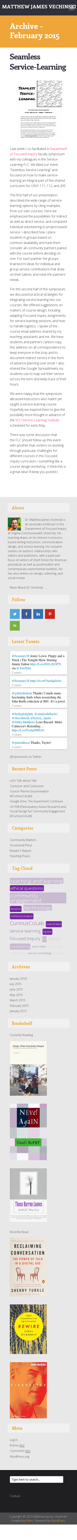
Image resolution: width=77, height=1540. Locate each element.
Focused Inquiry (25, 938)
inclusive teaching (20, 946)
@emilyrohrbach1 (46, 714)
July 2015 (15, 984)
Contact (15, 1496)
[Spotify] (15, 626)
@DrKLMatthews (24, 722)
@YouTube (23, 668)
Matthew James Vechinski (39, 6)
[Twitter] (15, 614)
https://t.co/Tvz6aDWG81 (28, 730)
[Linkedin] (38, 614)
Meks (29, 1521)
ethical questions (26, 888)
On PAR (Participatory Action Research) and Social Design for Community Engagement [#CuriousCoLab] (38, 811)
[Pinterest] (50, 614)
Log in (14, 1440)
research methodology (39, 953)
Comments (20, 1451)
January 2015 (18, 1011)
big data (47, 931)
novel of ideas (53, 924)
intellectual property (21, 916)
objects (51, 946)
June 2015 (16, 989)
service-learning (25, 930)
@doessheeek (21, 718)
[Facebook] (26, 614)
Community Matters (23, 840)
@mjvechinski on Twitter (25, 757)
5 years (16, 672)
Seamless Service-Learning (38, 61)
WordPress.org (19, 1456)
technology (37, 908)
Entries (17, 1445)
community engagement (25, 897)
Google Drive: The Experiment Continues (36, 801)
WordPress (58, 1521)
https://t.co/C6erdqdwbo (45, 680)
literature (15, 909)
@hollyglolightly (22, 714)
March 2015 (17, 1000)
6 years (16, 747)
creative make (17, 953)
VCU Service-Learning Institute (37, 420)
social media (39, 946)
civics (59, 946)
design (54, 938)
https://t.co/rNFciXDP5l (45, 664)
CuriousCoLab (27, 923)
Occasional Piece (21, 845)
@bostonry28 (20, 656)
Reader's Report (20, 851)
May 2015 (16, 995)
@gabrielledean (22, 693)
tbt (44, 939)
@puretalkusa (21, 742)
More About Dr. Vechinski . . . (28, 587)
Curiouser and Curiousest (27, 786)
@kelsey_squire (40, 718)
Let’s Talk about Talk (23, 780)
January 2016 (18, 979)
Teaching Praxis (20, 856)
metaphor (59, 953)
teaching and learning (36, 881)
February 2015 (19, 1006)
